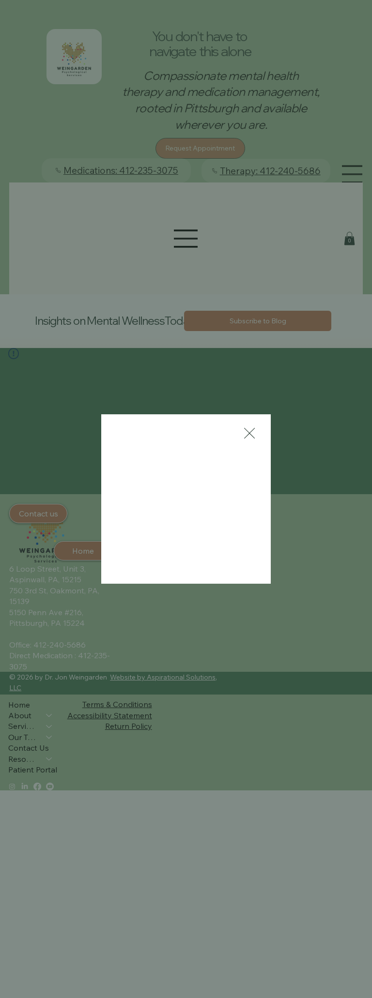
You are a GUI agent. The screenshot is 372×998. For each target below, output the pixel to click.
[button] (249, 433)
